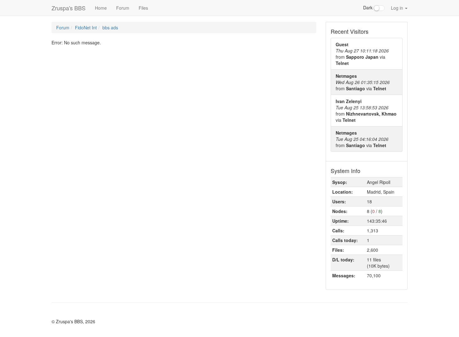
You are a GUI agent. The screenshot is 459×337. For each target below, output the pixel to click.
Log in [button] (397, 8)
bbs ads (110, 27)
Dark (368, 7)
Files (143, 8)
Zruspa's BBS (69, 8)
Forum (122, 8)
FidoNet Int (86, 27)
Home (101, 8)
